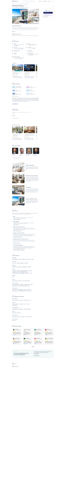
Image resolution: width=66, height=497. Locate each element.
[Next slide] (37, 71)
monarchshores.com (45, 16)
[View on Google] (13, 329)
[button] (48, 13)
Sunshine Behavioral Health (31, 44)
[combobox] (28, 1)
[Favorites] (53, 1)
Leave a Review (37, 355)
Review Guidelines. (36, 353)
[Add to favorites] (53, 7)
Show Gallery (36, 22)
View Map (17, 45)
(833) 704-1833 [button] (16, 118)
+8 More (21, 58)
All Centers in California (18, 87)
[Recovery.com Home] (15, 1)
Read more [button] (14, 343)
